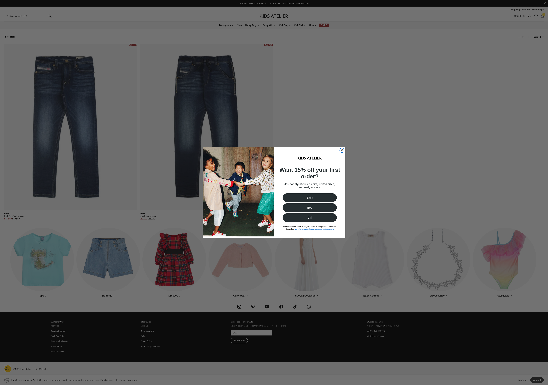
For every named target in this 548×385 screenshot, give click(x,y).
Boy (309, 207)
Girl (310, 217)
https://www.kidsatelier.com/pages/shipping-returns (314, 229)
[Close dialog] (342, 150)
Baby (310, 197)
